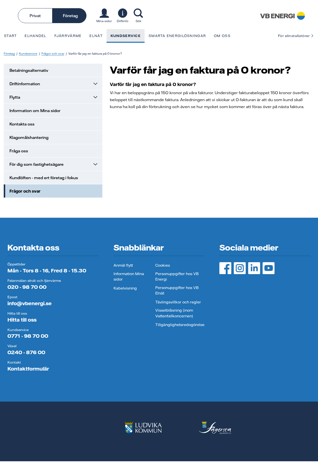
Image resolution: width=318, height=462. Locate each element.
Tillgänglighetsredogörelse (179, 324)
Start (10, 36)
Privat (35, 15)
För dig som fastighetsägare (36, 164)
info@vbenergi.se (29, 303)
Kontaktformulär (28, 369)
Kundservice (126, 36)
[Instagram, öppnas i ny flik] (240, 268)
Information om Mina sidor (34, 110)
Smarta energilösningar (177, 36)
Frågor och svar (52, 53)
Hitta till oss (22, 320)
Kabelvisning (125, 288)
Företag (70, 15)
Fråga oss (18, 150)
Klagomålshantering (28, 137)
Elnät (95, 36)
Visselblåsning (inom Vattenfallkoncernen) (174, 313)
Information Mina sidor (129, 276)
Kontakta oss (22, 124)
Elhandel (35, 36)
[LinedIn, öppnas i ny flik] (254, 268)
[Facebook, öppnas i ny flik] (225, 268)
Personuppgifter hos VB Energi (177, 276)
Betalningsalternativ (28, 70)
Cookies (162, 265)
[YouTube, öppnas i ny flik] (269, 268)
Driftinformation (24, 83)
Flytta (14, 97)
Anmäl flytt (123, 265)
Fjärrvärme (68, 36)
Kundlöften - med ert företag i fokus (43, 177)
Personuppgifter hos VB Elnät (177, 290)
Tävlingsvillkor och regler (178, 302)
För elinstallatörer (294, 36)
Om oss (222, 36)
